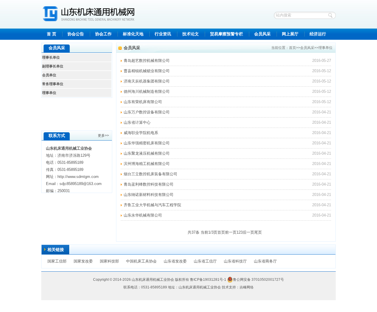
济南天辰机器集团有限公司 (147, 81)
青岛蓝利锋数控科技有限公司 (148, 184)
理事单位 (325, 48)
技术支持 (229, 287)
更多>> (103, 135)
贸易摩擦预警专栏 (226, 34)
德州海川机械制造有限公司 (147, 91)
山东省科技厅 (235, 261)
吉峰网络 (246, 287)
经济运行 (318, 34)
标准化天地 (133, 34)
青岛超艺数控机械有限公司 (147, 60)
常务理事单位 (52, 84)
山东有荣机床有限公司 (143, 102)
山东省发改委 (175, 261)
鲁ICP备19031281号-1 (208, 280)
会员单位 (49, 75)
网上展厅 (290, 34)
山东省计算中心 (137, 122)
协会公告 (75, 34)
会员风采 (262, 34)
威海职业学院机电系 (141, 133)
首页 (292, 48)
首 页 (51, 34)
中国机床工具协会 (141, 261)
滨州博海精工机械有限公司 (147, 163)
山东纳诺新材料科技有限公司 (148, 194)
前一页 (231, 232)
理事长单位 (51, 57)
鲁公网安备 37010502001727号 (258, 280)
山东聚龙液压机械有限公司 (147, 153)
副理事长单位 (52, 66)
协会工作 (103, 34)
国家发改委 (83, 261)
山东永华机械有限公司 (143, 215)
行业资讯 (163, 34)
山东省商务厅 (265, 261)
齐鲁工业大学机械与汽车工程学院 (152, 205)
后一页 (248, 232)
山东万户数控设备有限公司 (147, 112)
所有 (185, 280)
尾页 (258, 232)
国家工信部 (57, 261)
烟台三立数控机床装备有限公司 (150, 174)
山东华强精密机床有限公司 (147, 143)
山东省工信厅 (205, 261)
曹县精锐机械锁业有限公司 (147, 71)
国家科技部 (109, 261)
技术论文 (190, 34)
